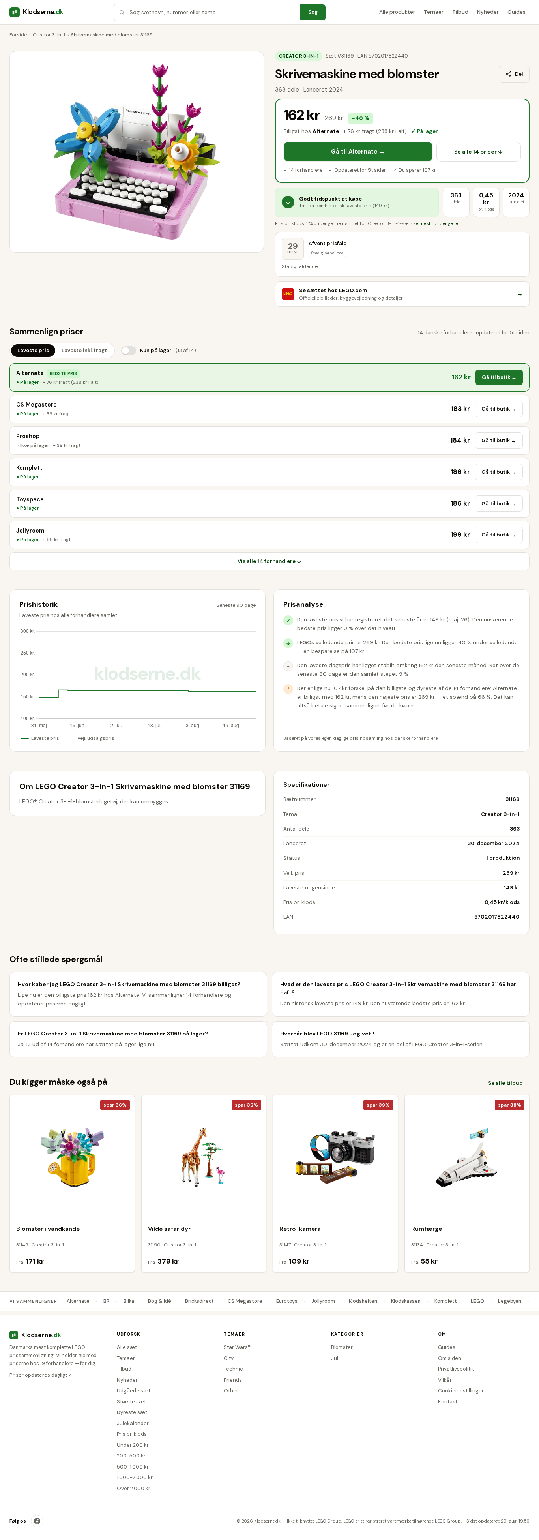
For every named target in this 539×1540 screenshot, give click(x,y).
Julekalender (133, 1423)
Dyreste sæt (132, 1412)
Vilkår (445, 1380)
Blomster (342, 1347)
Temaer (434, 12)
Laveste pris (33, 350)
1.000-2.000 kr (135, 1477)
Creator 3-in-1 (49, 35)
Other (231, 1390)
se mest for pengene (435, 224)
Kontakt (447, 1401)
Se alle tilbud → (509, 1083)
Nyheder (488, 12)
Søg (313, 12)
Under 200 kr (133, 1445)
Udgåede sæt (133, 1390)
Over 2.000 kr (133, 1488)
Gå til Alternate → (358, 152)
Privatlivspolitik (456, 1369)
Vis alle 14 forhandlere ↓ (269, 561)
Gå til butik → (499, 377)
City (229, 1358)
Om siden (449, 1358)
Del (519, 74)
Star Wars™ (238, 1347)
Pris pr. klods (132, 1434)
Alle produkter (397, 12)
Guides (516, 12)
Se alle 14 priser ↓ (478, 151)
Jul (334, 1358)
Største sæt (131, 1401)
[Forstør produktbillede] (137, 152)
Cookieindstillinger (461, 1390)
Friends (233, 1380)
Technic (233, 1369)
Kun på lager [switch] (168, 350)
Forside (18, 35)
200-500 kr (131, 1455)
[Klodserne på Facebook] (37, 1521)
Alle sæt (127, 1347)
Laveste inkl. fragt (84, 350)
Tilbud (460, 12)
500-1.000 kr (133, 1466)
